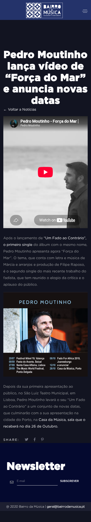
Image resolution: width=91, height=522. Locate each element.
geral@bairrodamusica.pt (66, 506)
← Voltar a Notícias (19, 109)
